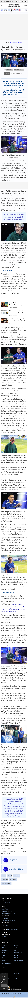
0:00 (4, 10)
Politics (3, 955)
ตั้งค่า (4, 988)
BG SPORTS (17, 876)
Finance (16, 945)
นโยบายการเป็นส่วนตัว (19, 960)
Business (4, 948)
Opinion (16, 958)
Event (3, 960)
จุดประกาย (20, 42)
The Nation (4, 971)
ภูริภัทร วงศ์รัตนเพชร (6, 883)
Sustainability (5, 950)
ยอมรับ (4, 985)
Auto (15, 950)
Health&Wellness (18, 953)
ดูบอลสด (4, 876)
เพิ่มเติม (5, 983)
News (3, 958)
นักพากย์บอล (5, 880)
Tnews (15, 978)
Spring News (17, 976)
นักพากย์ (10, 876)
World (3, 953)
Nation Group (17, 971)
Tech (15, 948)
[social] (17, 1)
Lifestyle (14, 42)
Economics (4, 945)
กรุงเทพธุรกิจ (17, 973)
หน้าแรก (7, 42)
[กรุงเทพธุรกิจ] (14, 5)
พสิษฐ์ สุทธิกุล (13, 880)
